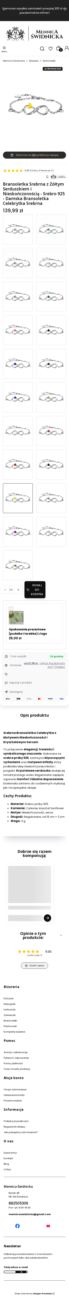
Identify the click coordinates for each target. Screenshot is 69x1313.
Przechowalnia (13, 1100)
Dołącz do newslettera (20, 1272)
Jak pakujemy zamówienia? (21, 1132)
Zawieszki (10, 1015)
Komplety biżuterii (14, 1032)
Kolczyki (8, 998)
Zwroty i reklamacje (16, 1052)
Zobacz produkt (47, 918)
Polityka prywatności (16, 1121)
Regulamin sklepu (14, 1126)
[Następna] (65, 11)
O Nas (7, 1169)
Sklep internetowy (33, 1293)
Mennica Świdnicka (14, 60)
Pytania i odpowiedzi (16, 1058)
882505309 (18, 1203)
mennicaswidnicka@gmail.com (30, 1214)
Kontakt (8, 1158)
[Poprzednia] (4, 11)
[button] (34, 935)
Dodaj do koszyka (37, 589)
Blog (6, 1164)
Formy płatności (13, 1063)
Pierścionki (10, 1026)
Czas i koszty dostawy (17, 1069)
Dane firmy (10, 1153)
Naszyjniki (9, 1004)
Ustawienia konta (14, 1095)
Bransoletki (49, 60)
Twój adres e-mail (16, 1267)
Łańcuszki (9, 1009)
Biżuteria (34, 60)
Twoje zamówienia (15, 1089)
